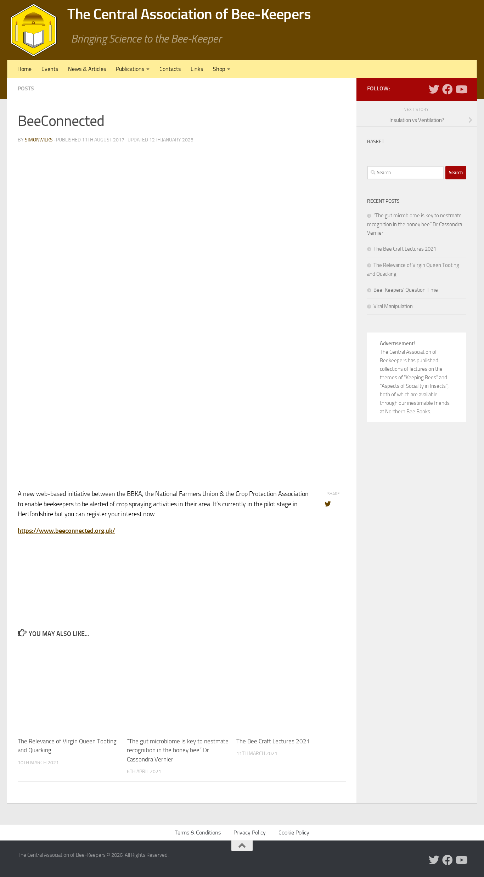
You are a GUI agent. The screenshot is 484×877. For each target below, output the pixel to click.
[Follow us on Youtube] (461, 89)
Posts (26, 88)
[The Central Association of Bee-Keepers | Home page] (33, 30)
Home (24, 69)
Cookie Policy (293, 832)
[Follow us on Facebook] (447, 89)
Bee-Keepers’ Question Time (405, 290)
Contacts (170, 69)
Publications (130, 69)
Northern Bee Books (407, 411)
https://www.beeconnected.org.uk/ (66, 531)
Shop (219, 69)
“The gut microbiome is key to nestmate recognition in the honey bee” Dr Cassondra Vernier (178, 750)
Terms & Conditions (198, 832)
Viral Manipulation (393, 306)
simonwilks (39, 140)
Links (197, 69)
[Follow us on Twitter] (434, 89)
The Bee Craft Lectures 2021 (273, 741)
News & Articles (87, 69)
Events (49, 69)
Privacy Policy (249, 832)
